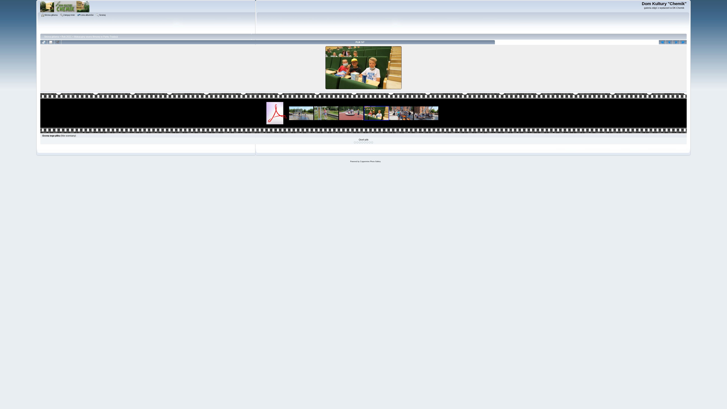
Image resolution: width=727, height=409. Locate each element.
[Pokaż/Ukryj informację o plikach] (50, 42)
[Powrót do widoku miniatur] (43, 42)
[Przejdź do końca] (683, 42)
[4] (362, 142)
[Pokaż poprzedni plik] (669, 42)
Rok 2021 (67, 36)
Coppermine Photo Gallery (370, 161)
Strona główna (51, 36)
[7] (369, 142)
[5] (365, 142)
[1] (355, 142)
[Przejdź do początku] (662, 42)
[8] (372, 142)
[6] (367, 142)
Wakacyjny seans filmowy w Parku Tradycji (96, 36)
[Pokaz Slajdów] (57, 42)
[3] (360, 142)
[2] (357, 142)
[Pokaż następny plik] (676, 42)
